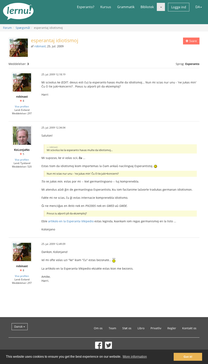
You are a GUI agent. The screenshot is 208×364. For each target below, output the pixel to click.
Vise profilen (22, 106)
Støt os (126, 328)
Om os (98, 328)
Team (112, 328)
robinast (40, 46)
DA (197, 7)
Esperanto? (85, 7)
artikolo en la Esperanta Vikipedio (71, 221)
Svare (192, 41)
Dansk (18, 326)
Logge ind (178, 7)
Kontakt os (189, 328)
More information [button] (135, 356)
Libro (141, 328)
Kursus (105, 7)
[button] (161, 7)
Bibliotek (147, 7)
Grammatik (125, 7)
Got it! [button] (188, 356)
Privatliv (156, 328)
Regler (171, 328)
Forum (7, 28)
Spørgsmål (23, 28)
